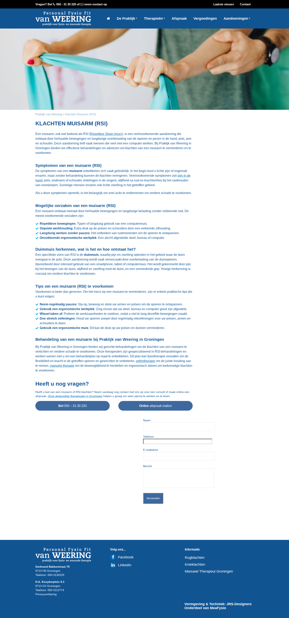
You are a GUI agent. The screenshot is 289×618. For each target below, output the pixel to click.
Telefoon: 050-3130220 (49, 574)
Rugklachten (194, 558)
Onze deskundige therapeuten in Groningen (75, 396)
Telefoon (148, 436)
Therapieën (154, 18)
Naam (147, 420)
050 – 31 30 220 (72, 405)
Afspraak (179, 18)
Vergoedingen (205, 18)
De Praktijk (126, 18)
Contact (245, 4)
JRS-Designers (239, 604)
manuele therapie (62, 365)
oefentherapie (145, 361)
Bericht (147, 466)
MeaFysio (218, 608)
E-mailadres (150, 449)
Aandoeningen (236, 18)
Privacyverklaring (46, 594)
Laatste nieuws (223, 4)
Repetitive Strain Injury (106, 134)
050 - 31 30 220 (66, 4)
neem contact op (95, 4)
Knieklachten (195, 564)
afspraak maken (155, 405)
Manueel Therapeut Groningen (209, 571)
